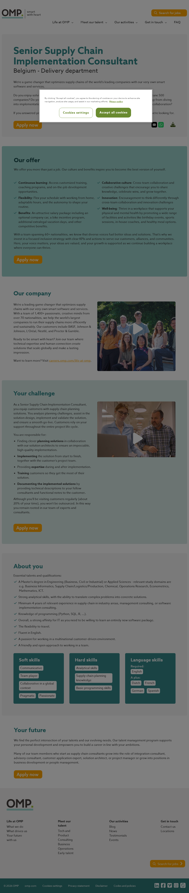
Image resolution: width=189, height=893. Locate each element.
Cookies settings (76, 113)
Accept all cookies (113, 112)
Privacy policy (116, 101)
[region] (95, 106)
